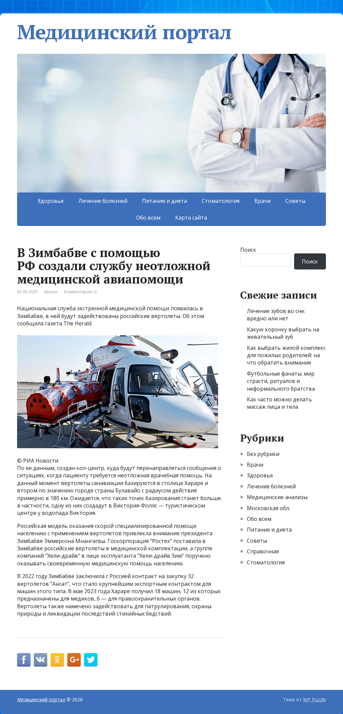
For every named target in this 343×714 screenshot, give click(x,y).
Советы (295, 201)
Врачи (262, 201)
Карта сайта (191, 217)
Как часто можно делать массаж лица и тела (279, 403)
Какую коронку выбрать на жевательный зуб (283, 333)
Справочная (263, 551)
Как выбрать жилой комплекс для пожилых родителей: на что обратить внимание (286, 355)
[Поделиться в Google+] (74, 659)
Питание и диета (164, 201)
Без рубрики (263, 454)
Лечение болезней (102, 201)
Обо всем (148, 217)
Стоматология (220, 201)
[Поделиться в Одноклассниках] (57, 659)
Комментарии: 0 (80, 292)
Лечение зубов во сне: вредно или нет (276, 314)
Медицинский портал (124, 31)
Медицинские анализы (277, 497)
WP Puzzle (314, 699)
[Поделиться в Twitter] (90, 659)
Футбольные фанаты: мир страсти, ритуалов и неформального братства (281, 381)
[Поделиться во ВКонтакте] (40, 659)
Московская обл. (268, 508)
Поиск (248, 249)
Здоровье (51, 201)
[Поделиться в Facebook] (23, 659)
